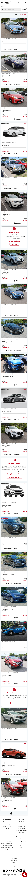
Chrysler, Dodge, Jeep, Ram (6, 847)
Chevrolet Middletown (7, 845)
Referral (14, 862)
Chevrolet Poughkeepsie (6, 843)
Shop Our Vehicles (6, 819)
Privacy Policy (14, 866)
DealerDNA (17, 875)
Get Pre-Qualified (21, 821)
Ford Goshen (21, 839)
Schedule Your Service (21, 830)
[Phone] (25, 2)
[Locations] (18, 2)
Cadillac (6, 839)
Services (21, 819)
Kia (21, 843)
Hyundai (6, 849)
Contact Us (14, 858)
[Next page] (23, 813)
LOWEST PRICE (13, 14)
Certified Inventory (6, 826)
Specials (7, 828)
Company (14, 854)
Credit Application (21, 824)
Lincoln (21, 845)
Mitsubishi (21, 847)
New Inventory (6, 821)
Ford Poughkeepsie (21, 841)
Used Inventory (6, 824)
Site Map (14, 864)
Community (14, 860)
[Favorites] (22, 2)
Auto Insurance (21, 826)
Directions (14, 856)
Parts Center (21, 832)
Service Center (21, 828)
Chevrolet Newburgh (6, 841)
